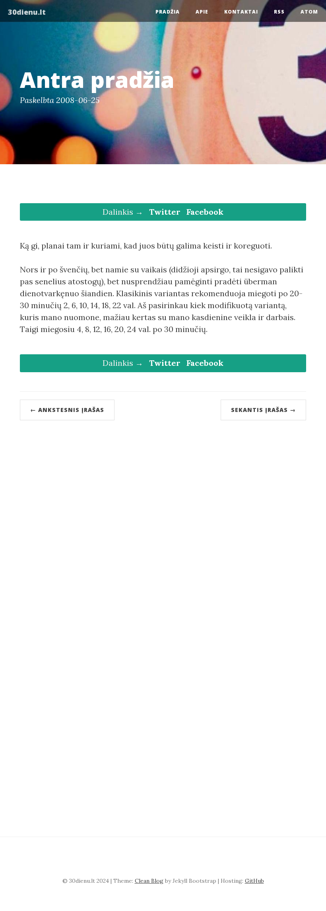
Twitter (164, 212)
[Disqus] (163, 519)
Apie (202, 11)
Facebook (204, 212)
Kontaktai (241, 11)
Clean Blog (149, 880)
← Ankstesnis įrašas (67, 410)
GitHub (254, 880)
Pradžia (167, 11)
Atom (309, 11)
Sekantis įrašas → (263, 410)
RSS (279, 11)
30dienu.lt (27, 12)
